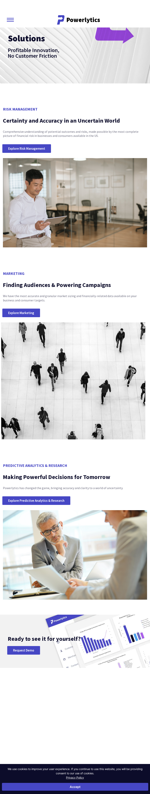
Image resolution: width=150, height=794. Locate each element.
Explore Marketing (21, 313)
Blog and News (118, 722)
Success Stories (118, 732)
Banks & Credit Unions (55, 726)
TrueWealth (135, 714)
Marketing (74, 732)
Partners (101, 742)
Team (99, 736)
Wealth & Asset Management (50, 739)
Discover (120, 714)
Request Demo (23, 650)
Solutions (76, 714)
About (100, 714)
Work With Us (104, 747)
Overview (47, 720)
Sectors (48, 714)
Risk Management (79, 726)
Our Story (101, 720)
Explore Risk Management (26, 148)
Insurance (48, 732)
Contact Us (23, 742)
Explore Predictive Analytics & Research (36, 500)
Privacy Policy (75, 777)
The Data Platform (101, 728)
